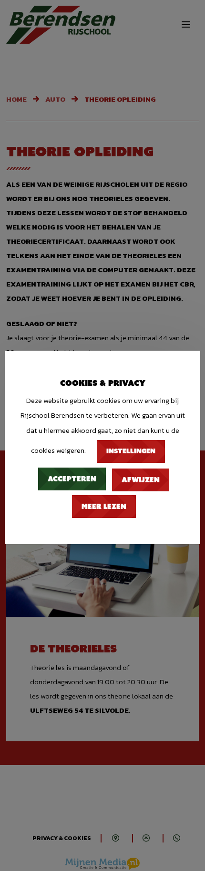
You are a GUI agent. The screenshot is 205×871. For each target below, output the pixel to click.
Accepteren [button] (72, 479)
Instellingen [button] (130, 451)
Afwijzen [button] (141, 480)
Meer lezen (104, 506)
